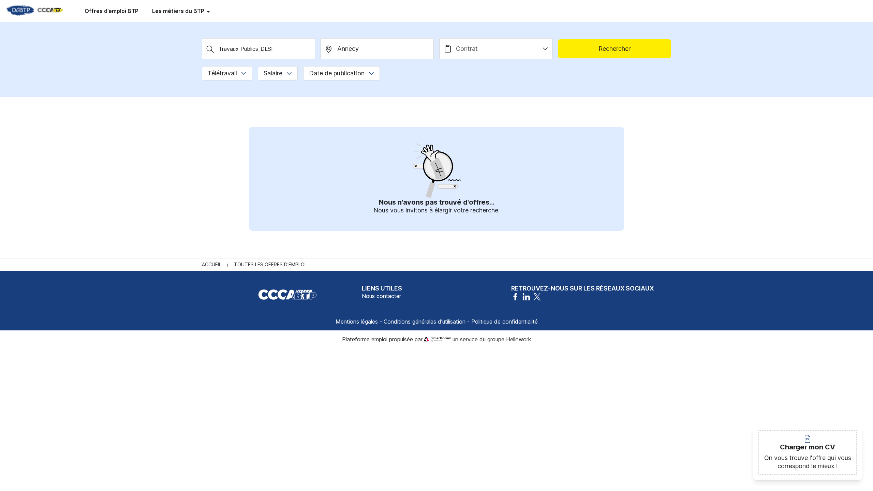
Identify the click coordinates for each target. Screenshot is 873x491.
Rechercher (614, 48)
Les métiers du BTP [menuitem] (179, 11)
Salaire (273, 73)
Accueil (211, 264)
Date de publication (337, 73)
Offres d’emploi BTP (111, 11)
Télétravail (222, 73)
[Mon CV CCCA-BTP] (34, 11)
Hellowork (518, 339)
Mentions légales (357, 321)
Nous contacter (381, 296)
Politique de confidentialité (504, 321)
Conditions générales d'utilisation (424, 321)
